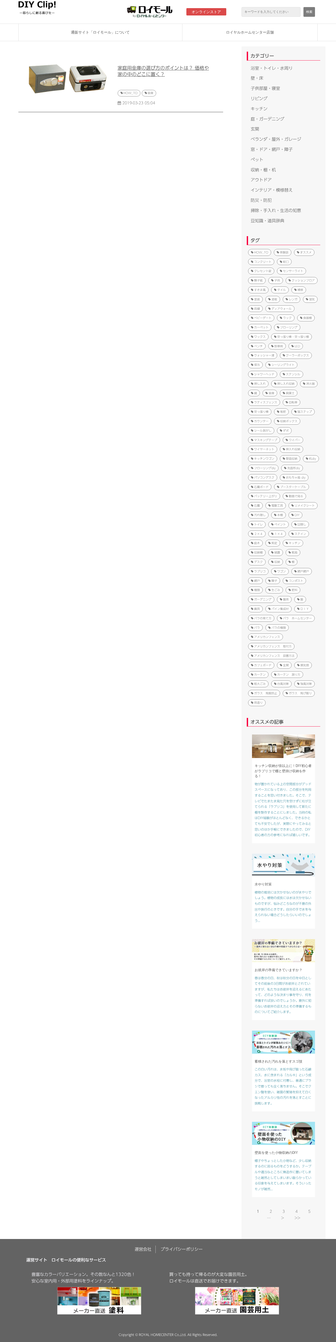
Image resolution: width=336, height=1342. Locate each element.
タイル (281, 289)
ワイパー (294, 440)
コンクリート (262, 261)
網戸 (257, 580)
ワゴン (281, 571)
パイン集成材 (280, 608)
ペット (257, 160)
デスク (258, 561)
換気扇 (304, 665)
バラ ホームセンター (297, 618)
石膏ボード (261, 486)
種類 (257, 589)
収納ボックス (288, 421)
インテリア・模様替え (272, 190)
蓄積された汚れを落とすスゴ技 (278, 1061)
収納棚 (258, 552)
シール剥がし (262, 430)
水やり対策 (263, 884)
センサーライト (293, 270)
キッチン (259, 109)
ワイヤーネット (264, 449)
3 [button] (283, 1211)
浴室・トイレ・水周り (272, 68)
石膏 (257, 505)
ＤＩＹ (304, 608)
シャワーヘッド (264, 374)
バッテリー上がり (265, 496)
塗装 (257, 299)
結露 (277, 552)
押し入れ (260, 383)
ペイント (280, 524)
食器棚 (307, 317)
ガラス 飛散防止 (265, 693)
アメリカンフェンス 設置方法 (274, 655)
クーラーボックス (297, 355)
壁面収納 (291, 458)
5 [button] (309, 1211)
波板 (274, 299)
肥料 (294, 589)
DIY (297, 514)
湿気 (312, 299)
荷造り (258, 702)
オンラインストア (206, 12)
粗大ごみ (260, 683)
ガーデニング (262, 599)
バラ (257, 627)
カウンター (261, 421)
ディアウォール (281, 308)
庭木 (257, 543)
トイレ (258, 524)
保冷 (257, 364)
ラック (287, 317)
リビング (259, 98)
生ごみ (275, 589)
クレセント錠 (262, 270)
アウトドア (261, 180)
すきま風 (260, 289)
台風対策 (283, 683)
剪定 (274, 543)
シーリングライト (283, 364)
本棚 (280, 514)
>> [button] (297, 1218)
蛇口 (286, 261)
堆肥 (283, 411)
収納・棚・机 (263, 170)
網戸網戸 (303, 571)
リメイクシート (305, 505)
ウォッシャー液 (264, 355)
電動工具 (277, 505)
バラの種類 (278, 627)
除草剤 (278, 346)
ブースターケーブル (293, 486)
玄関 (255, 129)
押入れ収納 (293, 449)
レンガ (293, 299)
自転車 (293, 402)
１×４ (278, 533)
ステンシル (293, 374)
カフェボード (262, 665)
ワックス (260, 336)
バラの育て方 (262, 618)
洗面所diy (293, 468)
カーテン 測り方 (288, 674)
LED (297, 346)
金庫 (150, 92)
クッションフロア (303, 280)
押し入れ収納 (286, 383)
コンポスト (296, 580)
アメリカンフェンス (267, 636)
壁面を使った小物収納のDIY (276, 1153)
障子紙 (258, 280)
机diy (312, 458)
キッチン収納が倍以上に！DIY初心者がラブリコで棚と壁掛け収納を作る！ (283, 771)
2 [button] (271, 1211)
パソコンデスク (264, 477)
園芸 (286, 599)
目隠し (301, 524)
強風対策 (306, 683)
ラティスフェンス (265, 402)
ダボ (286, 430)
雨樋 (257, 308)
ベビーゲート (262, 317)
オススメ (306, 252)
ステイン (300, 533)
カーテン (260, 674)
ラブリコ (260, 571)
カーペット (261, 327)
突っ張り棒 (261, 411)
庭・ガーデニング (267, 119)
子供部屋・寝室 (265, 88)
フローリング (288, 327)
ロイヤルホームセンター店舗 (250, 32)
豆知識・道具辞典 (267, 221)
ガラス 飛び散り (300, 693)
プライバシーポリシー (182, 1249)
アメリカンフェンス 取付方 (273, 646)
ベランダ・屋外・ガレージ (276, 139)
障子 (274, 580)
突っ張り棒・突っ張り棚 (293, 336)
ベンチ (258, 346)
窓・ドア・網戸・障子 (272, 149)
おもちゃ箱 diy (296, 477)
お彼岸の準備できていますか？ (278, 970)
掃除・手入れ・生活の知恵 (276, 210)
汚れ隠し (260, 514)
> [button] (282, 1218)
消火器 (310, 383)
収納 (277, 561)
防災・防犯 (261, 200)
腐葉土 (290, 393)
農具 (257, 608)
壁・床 (257, 78)
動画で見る (296, 496)
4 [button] (296, 1211)
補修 (300, 289)
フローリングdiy (265, 468)
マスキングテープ (265, 440)
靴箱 (294, 552)
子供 (277, 280)
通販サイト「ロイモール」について (100, 32)
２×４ (258, 533)
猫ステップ (304, 411)
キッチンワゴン (264, 458)
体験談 (284, 252)
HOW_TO (130, 92)
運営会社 (143, 1249)
